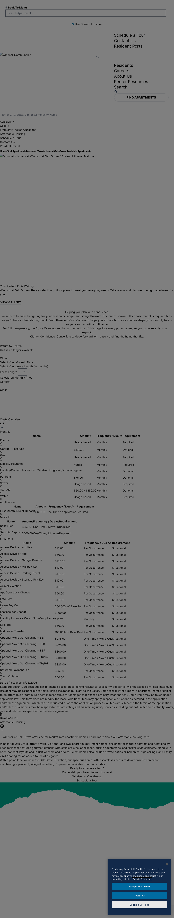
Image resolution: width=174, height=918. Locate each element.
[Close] (167, 864)
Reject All (139, 895)
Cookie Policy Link (142, 879)
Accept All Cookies (139, 886)
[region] (139, 887)
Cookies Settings (139, 904)
